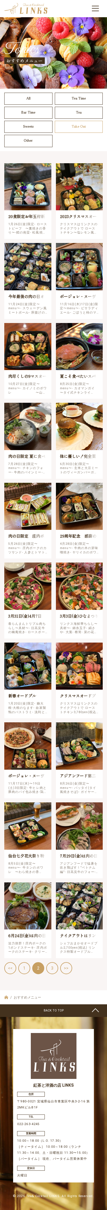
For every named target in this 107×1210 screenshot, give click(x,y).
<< (10, 968)
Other (28, 141)
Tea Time (79, 98)
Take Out (79, 127)
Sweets (28, 127)
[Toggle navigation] (95, 9)
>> (66, 968)
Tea (79, 112)
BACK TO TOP (54, 1010)
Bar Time (28, 112)
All (28, 98)
